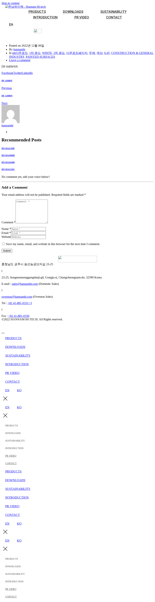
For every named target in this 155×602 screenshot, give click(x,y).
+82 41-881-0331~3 (20, 303)
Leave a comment (19, 60)
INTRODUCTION (45, 17)
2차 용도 (59, 53)
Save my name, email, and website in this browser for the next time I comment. (53, 244)
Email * (6, 232)
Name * (6, 228)
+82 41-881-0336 (18, 316)
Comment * (9, 222)
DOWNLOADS (73, 12)
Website (6, 236)
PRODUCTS (37, 12)
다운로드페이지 (77, 53)
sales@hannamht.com (25, 283)
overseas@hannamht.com (17, 296)
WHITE (47, 53)
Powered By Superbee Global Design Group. (29, 325)
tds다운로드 (20, 53)
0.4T (107, 53)
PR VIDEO (81, 17)
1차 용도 (35, 53)
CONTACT (114, 17)
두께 (92, 53)
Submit (7, 250)
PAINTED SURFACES (40, 56)
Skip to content (10, 3)
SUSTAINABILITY (113, 12)
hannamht (19, 49)
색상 (100, 53)
